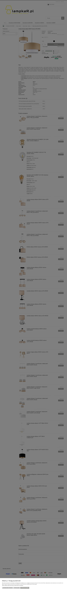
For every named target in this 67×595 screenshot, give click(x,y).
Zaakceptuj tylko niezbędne (7, 587)
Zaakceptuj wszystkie (25, 587)
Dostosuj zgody (16, 587)
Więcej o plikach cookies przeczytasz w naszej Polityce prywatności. (12, 585)
